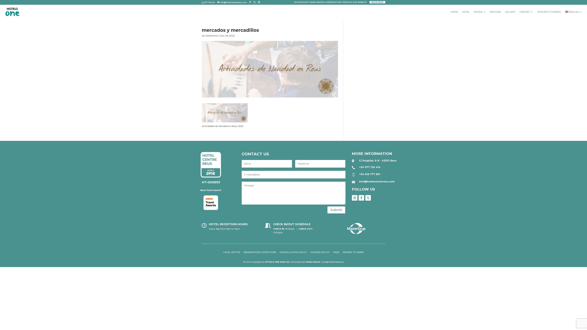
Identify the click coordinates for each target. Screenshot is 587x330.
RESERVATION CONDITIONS (260, 252)
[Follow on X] (368, 198)
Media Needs (313, 262)
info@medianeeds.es (333, 262)
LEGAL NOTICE (231, 252)
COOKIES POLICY (320, 252)
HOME (454, 12)
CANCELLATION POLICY (293, 252)
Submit (336, 210)
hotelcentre (211, 35)
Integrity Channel (549, 12)
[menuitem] (573, 15)
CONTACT (524, 12)
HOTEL (466, 12)
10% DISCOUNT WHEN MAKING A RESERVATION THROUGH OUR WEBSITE (330, 2)
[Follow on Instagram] (354, 198)
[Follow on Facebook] (361, 198)
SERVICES (495, 12)
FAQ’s (336, 252)
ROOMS (478, 12)
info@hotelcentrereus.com (377, 181)
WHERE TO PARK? (353, 252)
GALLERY (510, 12)
